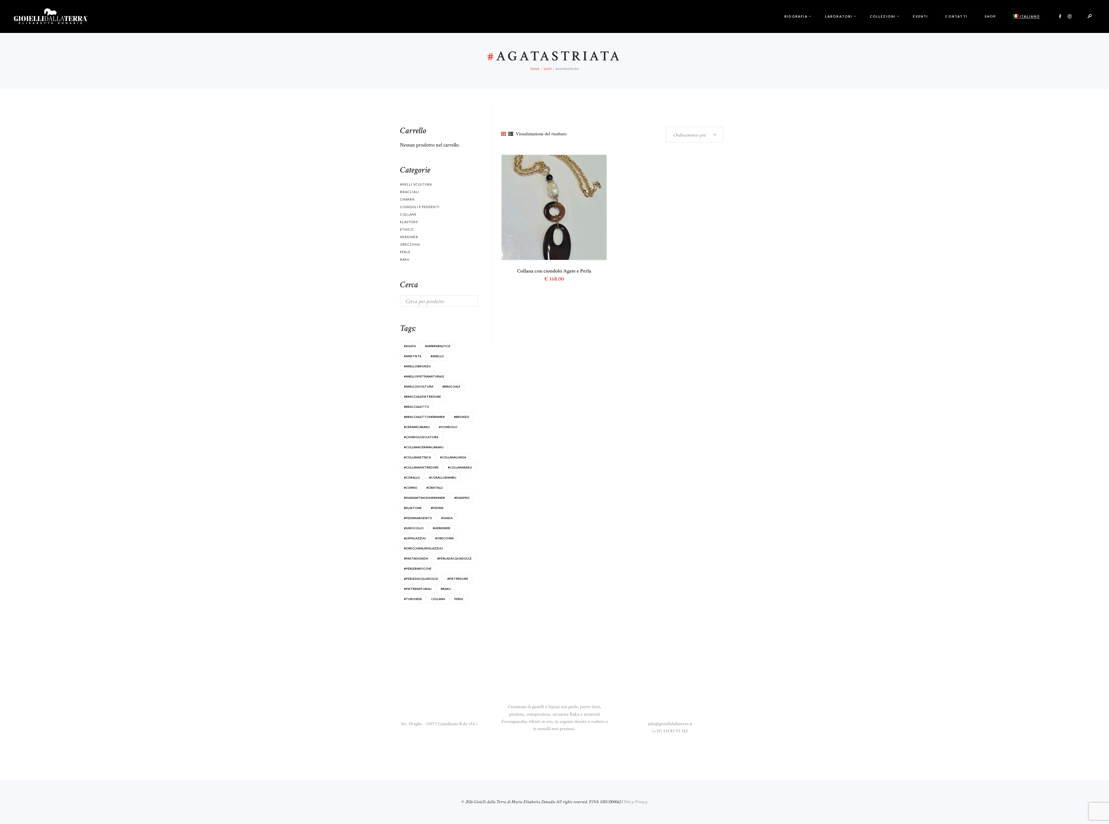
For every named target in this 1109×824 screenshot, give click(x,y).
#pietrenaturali (417, 588)
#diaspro (462, 497)
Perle (405, 252)
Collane (408, 214)
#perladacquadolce (454, 558)
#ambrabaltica (437, 346)
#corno (410, 487)
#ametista (412, 356)
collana (438, 599)
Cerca (467, 301)
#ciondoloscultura (421, 437)
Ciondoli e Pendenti (420, 207)
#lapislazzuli (415, 538)
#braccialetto (416, 406)
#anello (437, 356)
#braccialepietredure (422, 396)
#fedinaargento (418, 518)
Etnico (407, 229)
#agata (410, 346)
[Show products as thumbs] (503, 134)
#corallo (412, 477)
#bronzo (461, 417)
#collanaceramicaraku (424, 447)
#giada (447, 518)
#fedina (437, 508)
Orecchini (410, 244)
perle (458, 599)
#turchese (413, 599)
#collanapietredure (421, 467)
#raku (446, 588)
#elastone (413, 508)
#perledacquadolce (421, 578)
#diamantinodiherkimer (424, 497)
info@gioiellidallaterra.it (670, 724)
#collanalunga (453, 457)
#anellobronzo (417, 366)
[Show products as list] (510, 134)
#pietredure (457, 578)
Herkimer (409, 237)
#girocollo (414, 528)
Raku (405, 259)
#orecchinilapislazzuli (423, 548)
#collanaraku (460, 467)
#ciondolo (448, 427)
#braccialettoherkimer (424, 417)
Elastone (409, 222)
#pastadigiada (416, 558)
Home (535, 69)
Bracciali (409, 192)
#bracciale (451, 386)
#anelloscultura (418, 386)
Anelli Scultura (416, 184)
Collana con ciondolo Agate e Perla (554, 271)
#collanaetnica (417, 457)
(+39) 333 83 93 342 (670, 731)
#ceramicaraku (417, 427)
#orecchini (444, 538)
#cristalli (435, 487)
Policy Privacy (635, 802)
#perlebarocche (417, 568)
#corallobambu (442, 477)
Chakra (407, 199)
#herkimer (441, 528)
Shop (548, 69)
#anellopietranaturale (424, 376)
